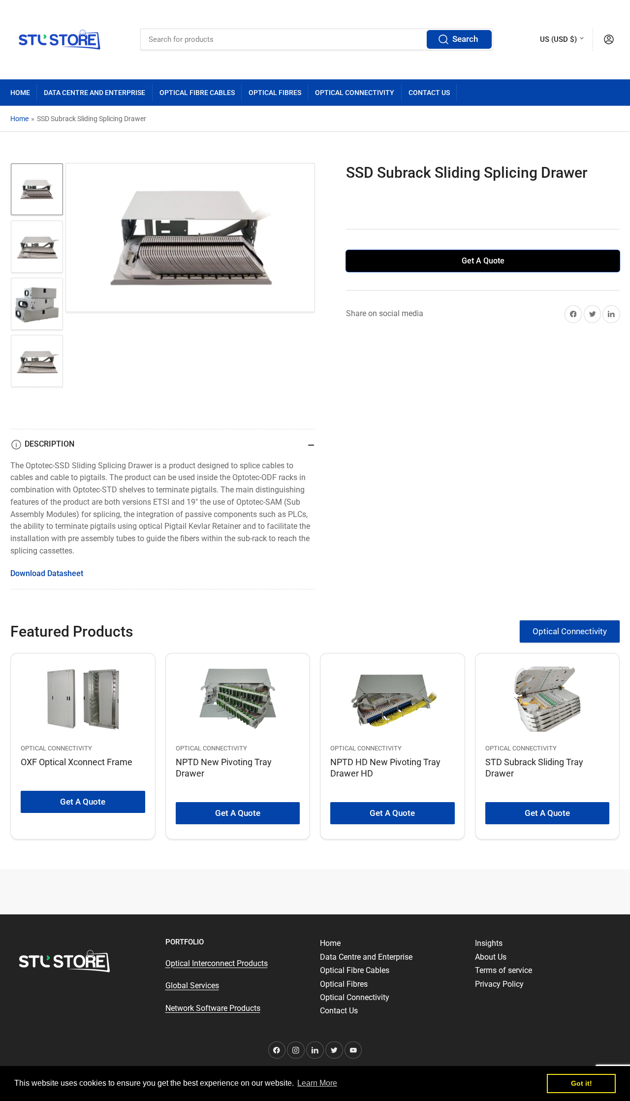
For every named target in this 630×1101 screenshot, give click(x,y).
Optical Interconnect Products (216, 963)
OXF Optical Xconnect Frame (76, 762)
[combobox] (316, 39)
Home (20, 93)
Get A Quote (483, 260)
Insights (489, 943)
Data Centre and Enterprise (94, 93)
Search (465, 39)
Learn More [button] (317, 1083)
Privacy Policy (499, 984)
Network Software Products (212, 1008)
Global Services (192, 985)
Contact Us (429, 93)
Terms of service (503, 970)
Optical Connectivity (354, 93)
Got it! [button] (581, 1083)
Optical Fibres (275, 93)
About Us (490, 957)
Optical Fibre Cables (197, 93)
